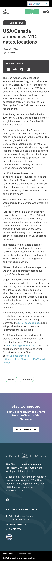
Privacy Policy (24, 553)
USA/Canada (26, 379)
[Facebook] (7, 499)
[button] (44, 11)
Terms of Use (8, 553)
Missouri (11, 379)
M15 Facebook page (29, 322)
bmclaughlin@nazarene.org (20, 345)
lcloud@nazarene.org (17, 355)
